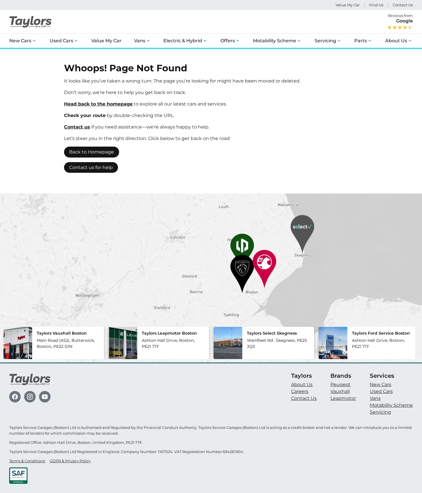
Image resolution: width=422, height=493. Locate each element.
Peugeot (340, 384)
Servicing (325, 40)
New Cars (20, 40)
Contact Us (403, 5)
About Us (396, 40)
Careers (299, 391)
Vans (139, 40)
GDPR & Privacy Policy (70, 461)
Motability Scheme (274, 40)
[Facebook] (15, 396)
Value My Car (348, 5)
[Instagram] (30, 396)
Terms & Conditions (27, 461)
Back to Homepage (91, 152)
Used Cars (61, 40)
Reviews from (400, 18)
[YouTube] (45, 396)
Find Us (376, 5)
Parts (360, 40)
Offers (227, 40)
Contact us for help (91, 167)
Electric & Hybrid (182, 40)
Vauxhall (340, 391)
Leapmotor (343, 398)
